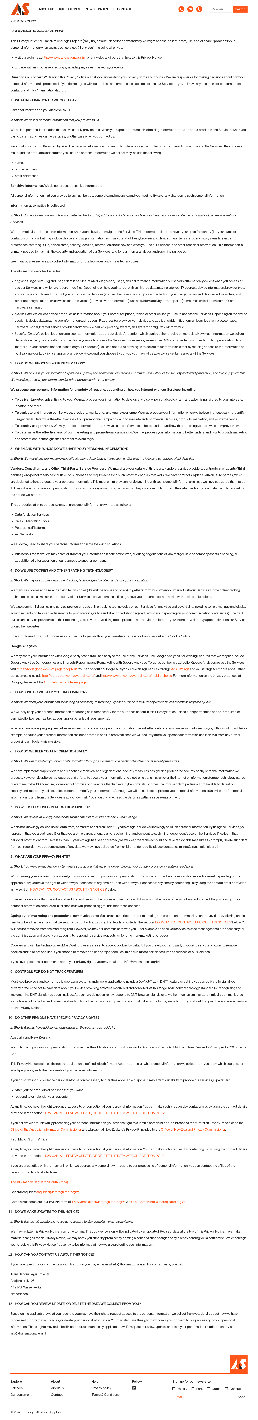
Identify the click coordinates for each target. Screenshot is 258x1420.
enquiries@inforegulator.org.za (58, 1192)
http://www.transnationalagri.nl (64, 57)
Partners (105, 9)
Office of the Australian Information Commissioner (45, 1129)
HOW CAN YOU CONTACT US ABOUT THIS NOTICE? (68, 889)
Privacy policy (101, 1388)
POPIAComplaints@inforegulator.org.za (157, 1201)
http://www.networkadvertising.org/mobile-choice (136, 675)
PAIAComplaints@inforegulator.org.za (99, 1201)
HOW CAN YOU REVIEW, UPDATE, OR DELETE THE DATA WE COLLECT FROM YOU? (104, 1113)
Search (240, 9)
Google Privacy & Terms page (65, 682)
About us (46, 9)
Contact (124, 9)
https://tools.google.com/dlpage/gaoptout (47, 669)
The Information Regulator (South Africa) (39, 1182)
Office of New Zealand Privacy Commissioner (193, 1129)
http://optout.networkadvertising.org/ (68, 675)
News (90, 9)
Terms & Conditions (106, 1394)
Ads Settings (180, 669)
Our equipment (70, 9)
